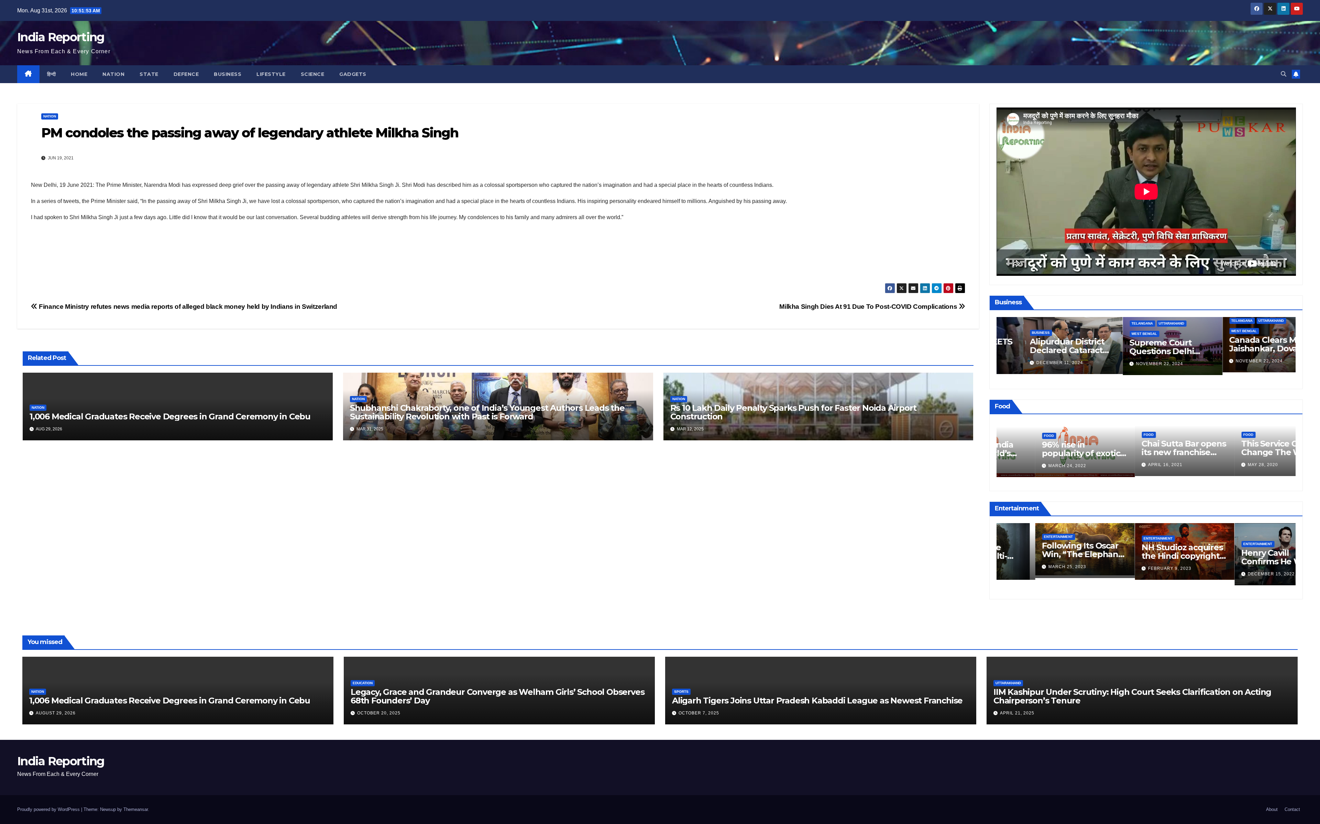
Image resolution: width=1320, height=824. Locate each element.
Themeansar (135, 809)
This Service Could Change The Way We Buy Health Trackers (1245, 452)
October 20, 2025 (378, 713)
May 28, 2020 (1224, 464)
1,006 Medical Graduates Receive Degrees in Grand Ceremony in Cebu (170, 416)
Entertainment (1019, 537)
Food (1010, 436)
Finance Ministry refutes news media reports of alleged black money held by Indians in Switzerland (187, 306)
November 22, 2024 (1133, 363)
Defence (186, 74)
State (149, 74)
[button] (1283, 74)
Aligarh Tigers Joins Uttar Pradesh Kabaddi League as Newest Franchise (817, 701)
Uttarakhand (1145, 323)
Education (363, 683)
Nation (113, 74)
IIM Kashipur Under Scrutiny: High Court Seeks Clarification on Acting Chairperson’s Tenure (1132, 696)
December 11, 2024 (1033, 362)
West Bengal (1118, 334)
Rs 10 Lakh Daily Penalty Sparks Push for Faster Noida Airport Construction (793, 412)
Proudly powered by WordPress (49, 809)
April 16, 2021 (1127, 464)
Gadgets (352, 74)
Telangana (1115, 323)
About (1272, 809)
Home (79, 74)
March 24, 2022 (1029, 465)
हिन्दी (51, 74)
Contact (1292, 809)
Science (312, 74)
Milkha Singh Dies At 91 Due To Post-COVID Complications (869, 306)
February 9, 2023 (1131, 568)
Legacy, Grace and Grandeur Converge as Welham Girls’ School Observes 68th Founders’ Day (497, 696)
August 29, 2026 (56, 713)
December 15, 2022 (1232, 574)
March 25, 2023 (1029, 566)
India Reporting (60, 37)
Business (227, 74)
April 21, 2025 (1017, 713)
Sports (681, 691)
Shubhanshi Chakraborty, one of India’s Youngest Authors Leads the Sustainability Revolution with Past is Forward (487, 412)
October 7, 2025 (699, 713)
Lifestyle (271, 74)
